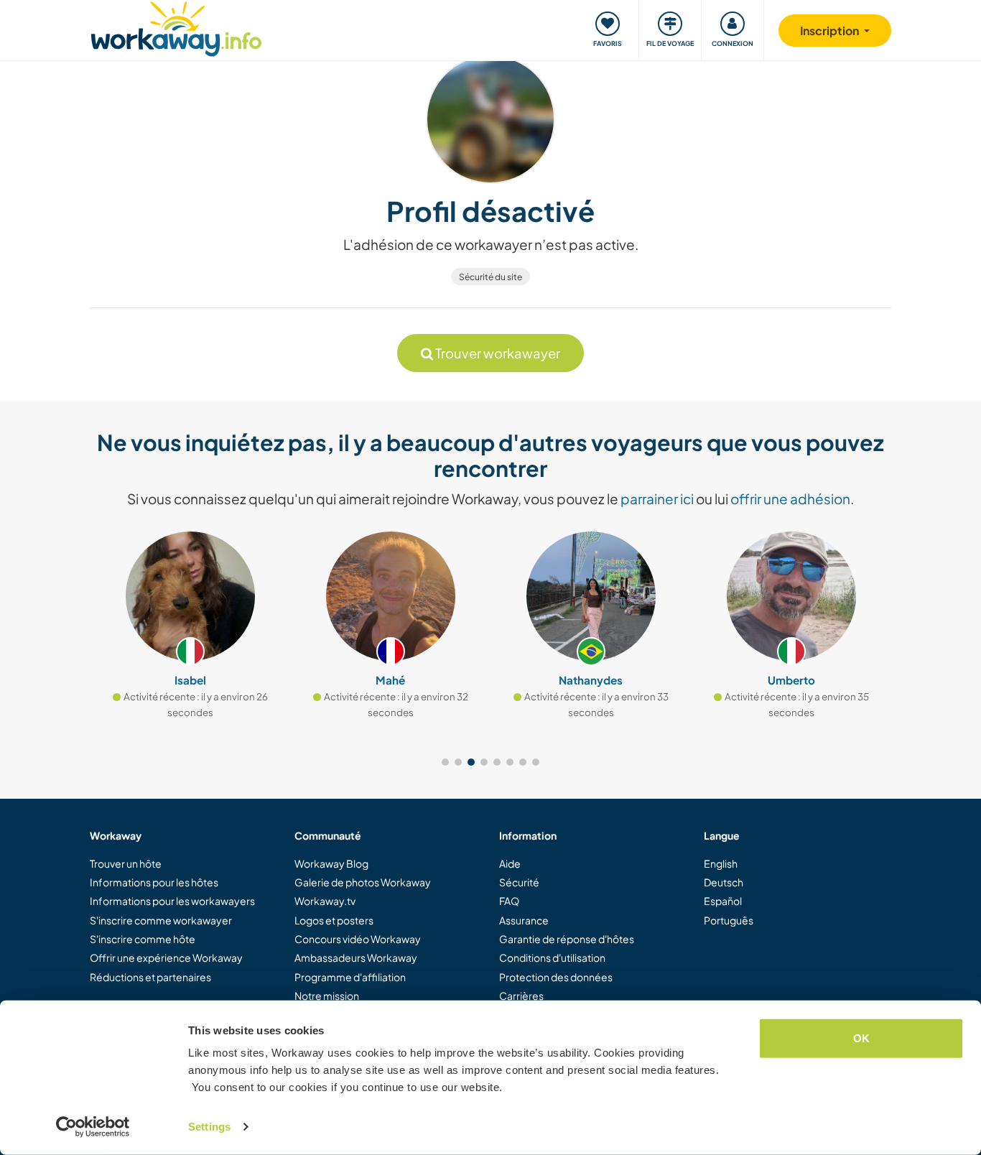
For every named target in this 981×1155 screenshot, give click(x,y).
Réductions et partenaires (150, 976)
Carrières (521, 995)
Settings (209, 1127)
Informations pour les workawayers (172, 900)
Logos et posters (333, 920)
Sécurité (519, 882)
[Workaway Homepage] (176, 27)
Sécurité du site (490, 277)
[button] (445, 762)
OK (861, 1038)
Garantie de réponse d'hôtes (566, 938)
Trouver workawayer (496, 353)
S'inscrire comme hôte (142, 938)
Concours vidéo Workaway (357, 938)
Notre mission (326, 995)
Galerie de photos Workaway (362, 882)
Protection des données (556, 976)
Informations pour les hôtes (154, 882)
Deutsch (723, 882)
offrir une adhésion (790, 498)
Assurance (524, 920)
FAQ (509, 900)
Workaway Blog (331, 863)
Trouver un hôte (126, 863)
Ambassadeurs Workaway (355, 957)
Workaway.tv (324, 900)
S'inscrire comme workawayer (161, 920)
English (721, 863)
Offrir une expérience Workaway (166, 957)
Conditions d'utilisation (552, 957)
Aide (510, 863)
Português (728, 920)
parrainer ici (657, 498)
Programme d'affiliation (350, 976)
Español (723, 900)
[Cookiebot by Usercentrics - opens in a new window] (93, 1127)
